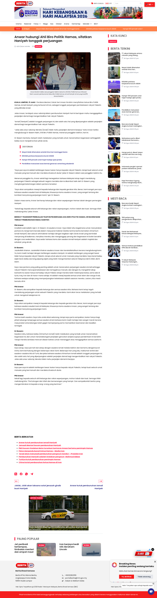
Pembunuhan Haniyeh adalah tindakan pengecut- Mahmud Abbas (49, 456)
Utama (18, 24)
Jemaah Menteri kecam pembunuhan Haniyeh (40, 445)
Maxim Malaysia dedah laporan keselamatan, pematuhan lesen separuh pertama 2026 (58, 528)
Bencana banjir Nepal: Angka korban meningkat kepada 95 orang (132, 125)
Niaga (45, 24)
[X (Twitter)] (15, 474)
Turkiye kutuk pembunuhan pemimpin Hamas (39, 459)
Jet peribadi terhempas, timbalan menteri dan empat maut (24, 548)
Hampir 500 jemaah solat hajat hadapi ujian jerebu (108, 29)
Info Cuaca (98, 3)
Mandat (86, 24)
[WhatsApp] (26, 474)
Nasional (27, 24)
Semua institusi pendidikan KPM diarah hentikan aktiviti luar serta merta (132, 247)
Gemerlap (76, 24)
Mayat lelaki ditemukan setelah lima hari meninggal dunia (24, 29)
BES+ (96, 24)
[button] (37, 23)
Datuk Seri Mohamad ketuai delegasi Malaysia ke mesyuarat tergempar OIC (132, 232)
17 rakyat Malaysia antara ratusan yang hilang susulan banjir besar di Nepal (132, 54)
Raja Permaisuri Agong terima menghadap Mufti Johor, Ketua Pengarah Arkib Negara (131, 182)
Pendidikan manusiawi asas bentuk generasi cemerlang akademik (48, 164)
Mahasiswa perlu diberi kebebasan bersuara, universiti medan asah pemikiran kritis (131, 139)
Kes (51, 24)
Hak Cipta (114, 587)
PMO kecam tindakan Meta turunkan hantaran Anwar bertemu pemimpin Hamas (56, 448)
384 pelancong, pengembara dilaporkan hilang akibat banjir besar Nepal (132, 218)
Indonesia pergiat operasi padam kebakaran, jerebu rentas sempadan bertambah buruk (132, 167)
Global (58, 24)
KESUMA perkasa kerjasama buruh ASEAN (67, 29)
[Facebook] (21, 474)
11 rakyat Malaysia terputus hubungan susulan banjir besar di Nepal (130, 261)
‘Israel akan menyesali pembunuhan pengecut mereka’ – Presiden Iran (51, 454)
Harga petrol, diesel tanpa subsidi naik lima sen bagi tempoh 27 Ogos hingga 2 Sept (132, 153)
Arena (66, 24)
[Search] (140, 3)
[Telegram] (31, 474)
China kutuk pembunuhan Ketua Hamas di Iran (40, 462)
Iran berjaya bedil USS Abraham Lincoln (69, 547)
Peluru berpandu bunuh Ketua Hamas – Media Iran (42, 451)
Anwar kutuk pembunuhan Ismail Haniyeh (38, 442)
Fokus (36, 24)
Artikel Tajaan (36, 498)
